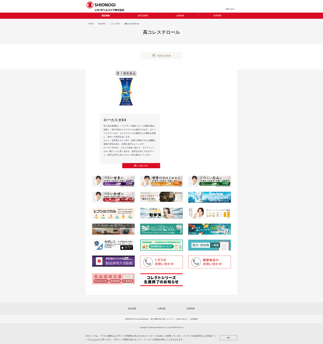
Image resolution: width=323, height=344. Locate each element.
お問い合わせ (181, 319)
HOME (91, 24)
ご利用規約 (193, 319)
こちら (95, 339)
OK (228, 338)
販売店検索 (143, 15)
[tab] (105, 16)
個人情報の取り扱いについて (162, 319)
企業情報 (180, 15)
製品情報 (106, 15)
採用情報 (217, 15)
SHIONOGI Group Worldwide (136, 319)
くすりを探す (115, 24)
